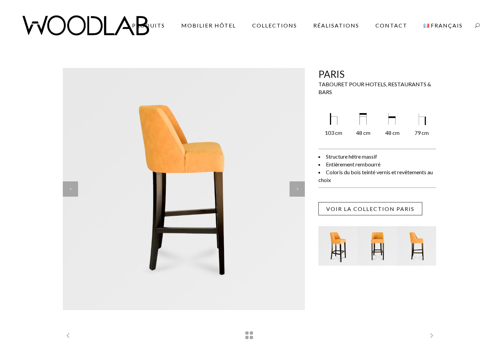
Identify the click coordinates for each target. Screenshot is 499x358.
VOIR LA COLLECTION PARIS (370, 208)
